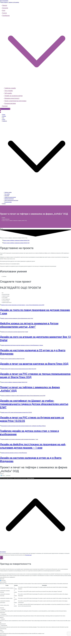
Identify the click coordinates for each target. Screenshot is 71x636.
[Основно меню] (0, 110)
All (2, 292)
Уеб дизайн (8, 93)
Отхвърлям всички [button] (21, 555)
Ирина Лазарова (30, 478)
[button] (36, 85)
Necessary (3, 580)
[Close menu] (0, 112)
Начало (4, 5)
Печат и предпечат (6, 299)
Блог (3, 10)
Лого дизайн (8, 90)
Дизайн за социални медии (13, 96)
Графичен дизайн (10, 88)
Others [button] (1, 630)
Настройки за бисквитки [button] (5, 555)
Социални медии (5, 300)
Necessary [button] (2, 578)
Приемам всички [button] (13, 555)
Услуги (4, 13)
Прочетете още (28, 555)
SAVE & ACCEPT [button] (3, 635)
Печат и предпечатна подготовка (15, 101)
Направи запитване (5, 108)
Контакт (5, 106)
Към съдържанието (4, 0)
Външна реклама (10, 103)
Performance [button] (2, 612)
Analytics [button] (2, 617)
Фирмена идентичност (11, 98)
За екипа (5, 8)
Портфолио (4, 121)
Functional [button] (2, 607)
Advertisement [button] (3, 623)
